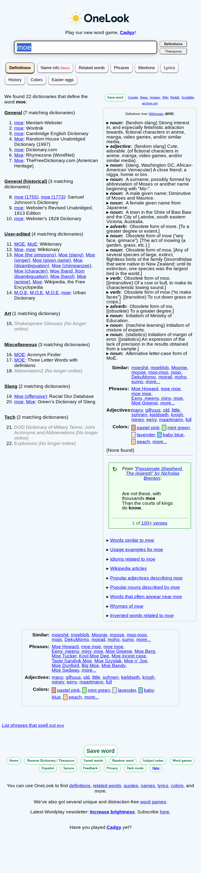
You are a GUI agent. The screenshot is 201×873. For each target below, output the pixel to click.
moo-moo (158, 372)
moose (138, 372)
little (176, 410)
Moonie (179, 367)
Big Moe (90, 665)
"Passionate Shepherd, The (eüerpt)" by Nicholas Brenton (154, 473)
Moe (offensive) (30, 396)
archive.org (150, 103)
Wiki (165, 97)
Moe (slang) (70, 254)
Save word (115, 97)
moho (181, 377)
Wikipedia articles (128, 568)
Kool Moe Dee (94, 655)
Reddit (174, 97)
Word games (182, 760)
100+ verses (154, 523)
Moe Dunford (65, 665)
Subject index (153, 760)
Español (48, 768)
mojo (176, 372)
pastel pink (148, 427)
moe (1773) (53, 197)
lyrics (163, 785)
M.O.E (20, 292)
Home (13, 760)
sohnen (139, 414)
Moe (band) (62, 276)
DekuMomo (143, 377)
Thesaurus (173, 51)
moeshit (139, 367)
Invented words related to (142, 615)
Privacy (112, 768)
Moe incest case (129, 655)
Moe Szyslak (108, 660)
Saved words (93, 760)
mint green (178, 427)
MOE (19, 244)
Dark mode (135, 768)
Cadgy (127, 32)
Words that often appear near (146, 596)
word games (153, 801)
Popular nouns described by (145, 587)
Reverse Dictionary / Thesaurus (51, 760)
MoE (32, 244)
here (164, 811)
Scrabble (187, 97)
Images (155, 97)
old (166, 410)
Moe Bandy (113, 665)
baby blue (173, 434)
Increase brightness (112, 811)
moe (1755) (26, 197)
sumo (137, 381)
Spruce (68, 768)
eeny (151, 419)
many (137, 410)
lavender (146, 434)
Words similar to (132, 540)
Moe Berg (145, 651)
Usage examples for (136, 549)
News (144, 97)
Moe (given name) (52, 260)
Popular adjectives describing (146, 578)
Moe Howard (144, 388)
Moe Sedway (65, 670)
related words (107, 785)
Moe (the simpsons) (35, 254)
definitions (79, 785)
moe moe (171, 388)
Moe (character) (31, 271)
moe (19, 122)
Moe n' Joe (135, 660)
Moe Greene (144, 402)
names (148, 785)
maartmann (171, 419)
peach (143, 441)
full (188, 419)
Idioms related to (132, 559)
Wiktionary (156, 114)
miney (137, 419)
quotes (131, 785)
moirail (165, 377)
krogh (177, 414)
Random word (123, 760)
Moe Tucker (64, 655)
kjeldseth (159, 414)
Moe (19, 138)
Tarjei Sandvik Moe (72, 660)
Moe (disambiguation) (48, 263)
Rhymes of (126, 606)
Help (155, 768)
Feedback (90, 768)
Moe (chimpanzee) (71, 265)
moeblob (160, 367)
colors (177, 785)
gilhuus (153, 410)
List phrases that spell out (33, 725)
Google (133, 97)
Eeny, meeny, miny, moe (157, 398)
